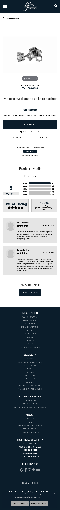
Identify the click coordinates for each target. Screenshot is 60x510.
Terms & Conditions (30, 432)
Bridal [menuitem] (30, 359)
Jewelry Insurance (30, 404)
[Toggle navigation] (5, 6)
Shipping (16, 137)
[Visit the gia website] (25, 483)
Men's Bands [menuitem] (30, 365)
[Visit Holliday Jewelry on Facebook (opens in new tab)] (26, 470)
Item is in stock (30, 151)
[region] (30, 54)
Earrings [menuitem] (30, 372)
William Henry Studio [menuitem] (30, 347)
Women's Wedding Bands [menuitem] (30, 362)
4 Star (25, 186)
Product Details (30, 168)
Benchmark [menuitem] (30, 323)
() (52, 183)
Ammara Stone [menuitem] (30, 320)
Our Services (30, 400)
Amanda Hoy (23, 250)
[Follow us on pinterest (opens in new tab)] (33, 470)
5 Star (25, 183)
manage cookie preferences (27, 497)
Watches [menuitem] (30, 382)
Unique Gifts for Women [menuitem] (30, 389)
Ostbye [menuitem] (30, 337)
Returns (44, 137)
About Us (30, 419)
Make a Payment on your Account (30, 407)
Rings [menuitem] (30, 369)
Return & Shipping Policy (30, 425)
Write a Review (30, 292)
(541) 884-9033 (30, 88)
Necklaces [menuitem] (30, 375)
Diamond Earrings (12, 18)
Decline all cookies (20, 503)
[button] (55, 6)
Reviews (30, 175)
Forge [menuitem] (30, 330)
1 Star (25, 194)
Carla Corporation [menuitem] (30, 327)
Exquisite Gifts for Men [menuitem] (30, 385)
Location (30, 422)
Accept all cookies (39, 503)
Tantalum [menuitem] (30, 344)
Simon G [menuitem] (30, 340)
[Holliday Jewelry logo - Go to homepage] (30, 6)
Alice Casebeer (24, 222)
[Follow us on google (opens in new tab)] (21, 470)
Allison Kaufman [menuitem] (30, 317)
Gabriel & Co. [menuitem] (30, 333)
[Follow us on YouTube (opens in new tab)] (38, 470)
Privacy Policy (30, 429)
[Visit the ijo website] (35, 483)
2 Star (25, 191)
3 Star (25, 189)
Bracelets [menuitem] (30, 379)
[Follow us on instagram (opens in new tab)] (29, 470)
